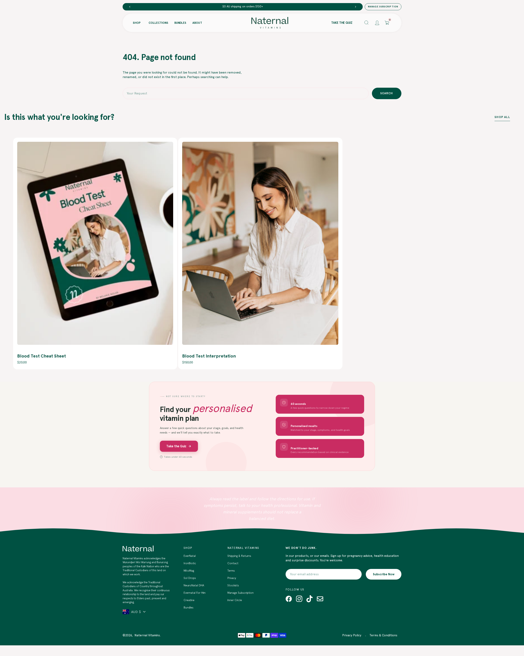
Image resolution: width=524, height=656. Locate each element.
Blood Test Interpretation (209, 356)
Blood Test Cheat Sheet (41, 356)
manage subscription (383, 6)
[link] (95, 243)
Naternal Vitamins (147, 635)
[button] (366, 22)
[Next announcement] (355, 7)
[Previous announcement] (130, 7)
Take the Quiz (176, 446)
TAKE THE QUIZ (341, 23)
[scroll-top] (514, 631)
